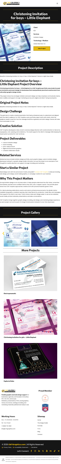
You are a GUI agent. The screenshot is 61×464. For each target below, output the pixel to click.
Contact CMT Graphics (41, 172)
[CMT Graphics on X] (43, 451)
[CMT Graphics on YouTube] (47, 451)
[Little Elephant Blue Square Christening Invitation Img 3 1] (44, 233)
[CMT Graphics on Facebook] (31, 451)
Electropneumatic (10, 293)
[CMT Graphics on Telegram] (59, 451)
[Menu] (57, 3)
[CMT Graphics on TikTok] (55, 451)
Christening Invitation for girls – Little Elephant (20, 337)
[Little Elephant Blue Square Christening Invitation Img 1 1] (17, 233)
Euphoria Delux (9, 381)
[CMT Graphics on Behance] (51, 451)
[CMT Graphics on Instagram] (35, 451)
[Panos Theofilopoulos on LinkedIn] (39, 451)
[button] (41, 48)
